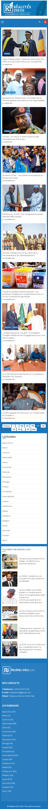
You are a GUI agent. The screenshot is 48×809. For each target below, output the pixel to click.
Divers (5, 462)
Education (6, 477)
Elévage (5, 482)
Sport (4, 540)
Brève (5, 448)
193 (13, 429)
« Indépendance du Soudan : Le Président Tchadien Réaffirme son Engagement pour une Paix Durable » (23, 335)
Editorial (6, 472)
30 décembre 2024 (9, 418)
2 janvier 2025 (8, 142)
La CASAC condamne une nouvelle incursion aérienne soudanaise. (31, 578)
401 (28, 429)
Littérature (7, 506)
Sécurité (13, 131)
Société (12, 92)
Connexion (45, 22)
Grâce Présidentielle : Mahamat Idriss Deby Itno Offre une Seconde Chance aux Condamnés (23, 60)
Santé (4, 526)
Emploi (5, 487)
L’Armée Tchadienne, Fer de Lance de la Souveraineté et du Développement (20, 254)
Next (34, 429)
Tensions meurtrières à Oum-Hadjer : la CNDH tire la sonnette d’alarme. (32, 561)
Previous (6, 426)
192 (43, 426)
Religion (5, 521)
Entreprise (7, 492)
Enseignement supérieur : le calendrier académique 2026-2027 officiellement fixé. (32, 631)
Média (5, 511)
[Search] (39, 22)
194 (19, 429)
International (8, 496)
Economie (6, 467)
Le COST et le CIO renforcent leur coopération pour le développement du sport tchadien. (32, 648)
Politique (7, 53)
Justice (5, 501)
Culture (7, 92)
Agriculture (7, 443)
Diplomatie (8, 327)
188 (21, 426)
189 (27, 426)
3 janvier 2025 (8, 64)
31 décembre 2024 (9, 180)
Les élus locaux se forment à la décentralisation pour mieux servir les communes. (31, 613)
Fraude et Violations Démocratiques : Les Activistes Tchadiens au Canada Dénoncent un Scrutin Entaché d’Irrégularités (23, 294)
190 (32, 426)
